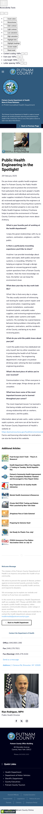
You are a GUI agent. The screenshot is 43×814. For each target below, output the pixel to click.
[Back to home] (21, 71)
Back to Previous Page (30, 126)
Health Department (13, 772)
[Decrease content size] (22, 53)
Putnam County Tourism (15, 785)
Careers (18, 803)
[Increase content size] (26, 53)
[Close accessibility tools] (6, 13)
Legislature (21, 799)
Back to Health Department (18, 622)
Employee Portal (31, 803)
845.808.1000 (21, 754)
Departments (7, 799)
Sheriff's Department (14, 778)
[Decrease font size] (17, 57)
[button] (3, 71)
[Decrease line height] (19, 60)
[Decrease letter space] (21, 63)
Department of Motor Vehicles (17, 775)
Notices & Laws (34, 799)
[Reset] (2, 13)
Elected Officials (13, 795)
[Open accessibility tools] (3, 3)
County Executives (12, 781)
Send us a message (11, 659)
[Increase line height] (22, 60)
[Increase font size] (21, 57)
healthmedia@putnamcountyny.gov (15, 616)
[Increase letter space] (25, 63)
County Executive (29, 795)
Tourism (8, 803)
